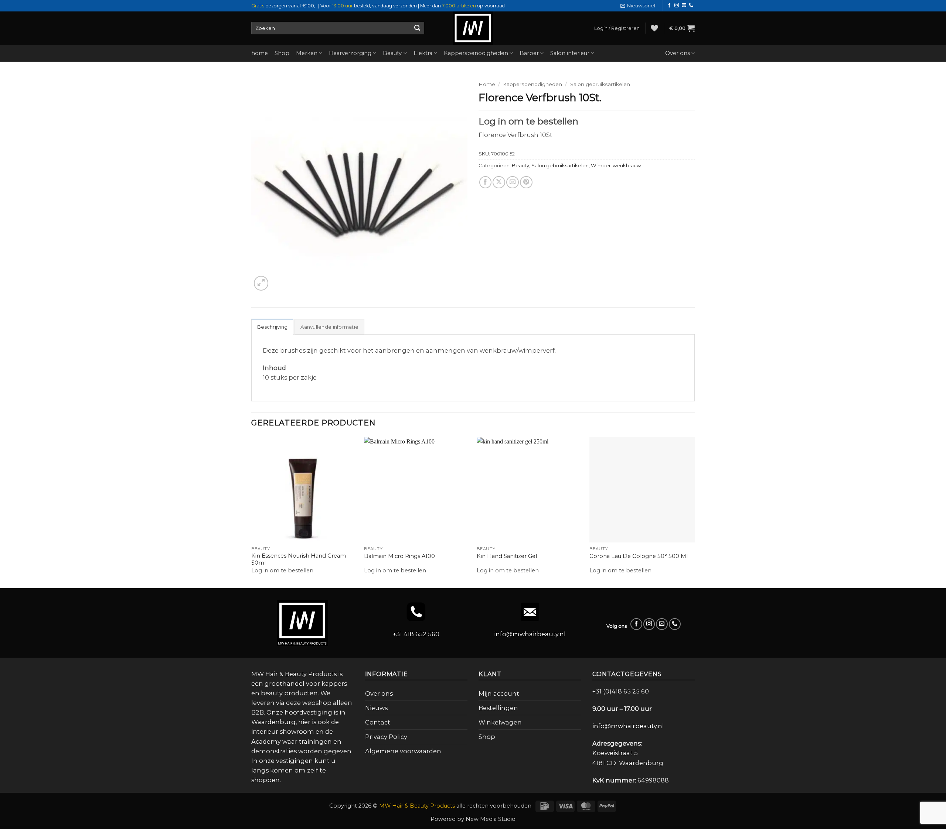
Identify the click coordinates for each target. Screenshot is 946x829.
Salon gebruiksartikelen (600, 84)
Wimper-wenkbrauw (616, 181)
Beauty (392, 53)
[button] (638, 5)
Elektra (423, 53)
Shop (282, 53)
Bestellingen (498, 708)
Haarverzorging (350, 53)
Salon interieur (569, 53)
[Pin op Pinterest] (526, 198)
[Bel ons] (691, 5)
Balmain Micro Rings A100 (399, 556)
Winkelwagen (500, 722)
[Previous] (251, 512)
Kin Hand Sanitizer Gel (507, 556)
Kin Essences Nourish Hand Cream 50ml (298, 559)
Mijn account (499, 693)
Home (487, 84)
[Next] (694, 512)
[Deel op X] (499, 198)
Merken (306, 53)
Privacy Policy (386, 736)
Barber (529, 53)
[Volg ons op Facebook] (669, 5)
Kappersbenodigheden (476, 53)
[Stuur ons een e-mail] (684, 5)
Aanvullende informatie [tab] (329, 327)
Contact (377, 722)
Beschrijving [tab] (272, 327)
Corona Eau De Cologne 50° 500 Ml (638, 556)
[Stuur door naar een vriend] (512, 198)
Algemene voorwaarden (403, 751)
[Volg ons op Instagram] (676, 5)
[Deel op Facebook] (485, 198)
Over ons (677, 53)
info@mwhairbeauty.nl (530, 634)
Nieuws (376, 708)
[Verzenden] (417, 28)
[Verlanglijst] (654, 28)
